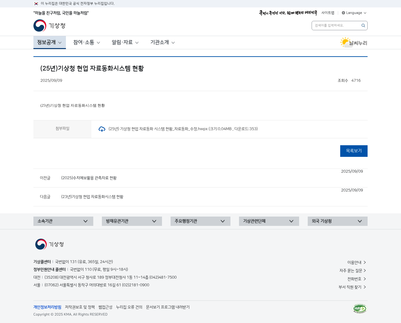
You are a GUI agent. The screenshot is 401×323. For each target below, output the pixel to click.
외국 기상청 (322, 221)
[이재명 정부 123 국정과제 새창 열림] (288, 13)
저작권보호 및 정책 (80, 307)
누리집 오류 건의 (129, 307)
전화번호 (354, 279)
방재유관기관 (117, 221)
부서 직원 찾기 (350, 287)
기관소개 (159, 42)
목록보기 (354, 150)
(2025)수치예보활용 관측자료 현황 (212, 174)
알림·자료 (122, 42)
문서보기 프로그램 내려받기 (168, 307)
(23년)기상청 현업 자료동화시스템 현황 (212, 193)
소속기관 (45, 221)
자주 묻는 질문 (351, 271)
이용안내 (354, 262)
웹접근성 (105, 307)
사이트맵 (327, 13)
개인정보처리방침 (47, 307)
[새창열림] (354, 42)
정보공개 (46, 42)
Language (354, 13)
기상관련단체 (254, 221)
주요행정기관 (186, 221)
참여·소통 (83, 42)
